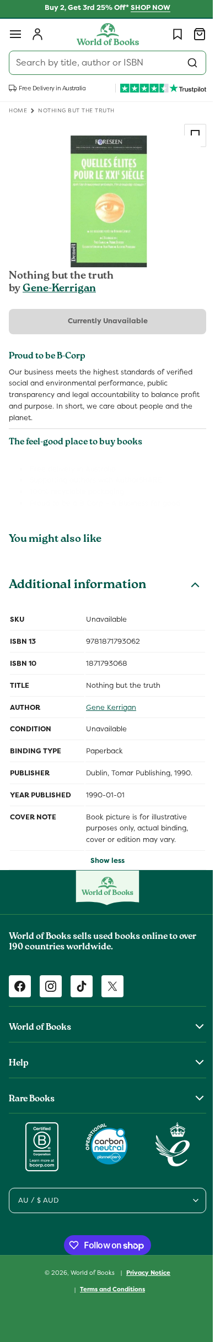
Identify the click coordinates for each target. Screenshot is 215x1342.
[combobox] (103, 63)
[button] (15, 34)
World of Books (89, 1272)
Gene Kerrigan (111, 707)
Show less (104, 860)
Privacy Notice (144, 1272)
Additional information (77, 586)
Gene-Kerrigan (59, 289)
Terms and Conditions (108, 1289)
